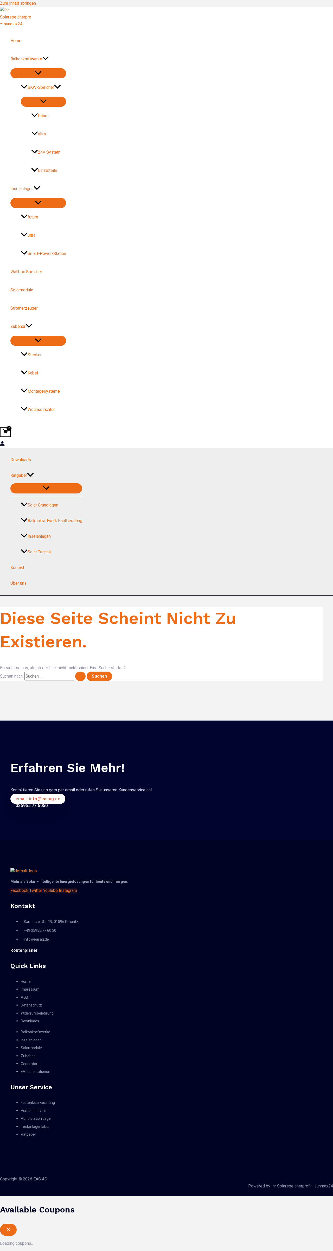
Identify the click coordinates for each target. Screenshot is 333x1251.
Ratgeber (18, 475)
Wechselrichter (41, 409)
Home (15, 40)
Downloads (20, 459)
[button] (45, 59)
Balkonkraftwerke (26, 59)
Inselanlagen (22, 188)
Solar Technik (40, 551)
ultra (42, 134)
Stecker (35, 354)
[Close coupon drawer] (8, 1230)
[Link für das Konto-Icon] (2, 444)
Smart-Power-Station (47, 253)
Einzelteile (47, 170)
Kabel (33, 373)
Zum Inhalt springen (18, 3)
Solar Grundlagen (43, 505)
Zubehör (17, 326)
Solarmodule (21, 289)
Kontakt (17, 567)
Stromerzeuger (24, 308)
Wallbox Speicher (26, 271)
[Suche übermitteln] (80, 676)
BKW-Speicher (41, 87)
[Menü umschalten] (38, 73)
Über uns (18, 583)
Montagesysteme (44, 391)
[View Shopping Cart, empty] (5, 432)
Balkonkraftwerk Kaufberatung (55, 520)
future (43, 115)
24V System (49, 152)
